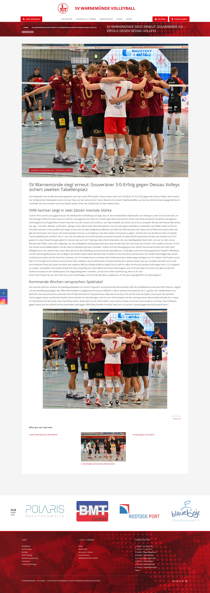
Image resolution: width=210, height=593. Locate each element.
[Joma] (82, 511)
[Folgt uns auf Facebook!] (183, 581)
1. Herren (68, 170)
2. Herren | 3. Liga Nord (143, 549)
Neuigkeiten (26, 546)
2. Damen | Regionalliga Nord (145, 552)
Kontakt (25, 552)
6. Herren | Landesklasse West (146, 567)
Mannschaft (83, 549)
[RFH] (129, 511)
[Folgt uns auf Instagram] (3, 300)
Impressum (26, 561)
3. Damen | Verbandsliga (144, 555)
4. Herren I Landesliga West (145, 564)
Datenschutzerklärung (30, 558)
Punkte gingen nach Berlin (143, 434)
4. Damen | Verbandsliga (144, 561)
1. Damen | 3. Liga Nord (143, 546)
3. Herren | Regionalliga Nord (145, 558)
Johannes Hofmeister (37, 167)
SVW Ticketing (27, 555)
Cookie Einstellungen (29, 564)
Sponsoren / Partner (86, 552)
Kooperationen (84, 555)
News (81, 546)
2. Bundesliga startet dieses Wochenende (98, 464)
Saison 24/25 (177, 419)
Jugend (137, 570)
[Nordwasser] (176, 511)
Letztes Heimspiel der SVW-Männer (43, 434)
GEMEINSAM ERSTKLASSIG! (88, 558)
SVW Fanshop (27, 549)
